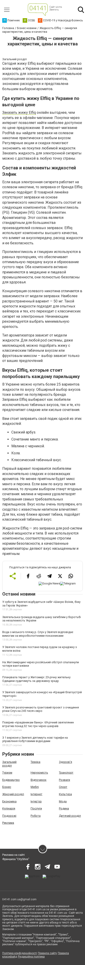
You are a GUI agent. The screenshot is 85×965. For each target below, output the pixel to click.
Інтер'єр (36, 801)
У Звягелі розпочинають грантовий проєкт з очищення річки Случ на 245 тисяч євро (40, 709)
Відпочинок (38, 780)
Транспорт (66, 772)
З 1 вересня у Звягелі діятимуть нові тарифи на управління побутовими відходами (35, 739)
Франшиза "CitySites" (15, 859)
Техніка (35, 762)
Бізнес (6, 787)
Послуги (36, 808)
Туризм (7, 772)
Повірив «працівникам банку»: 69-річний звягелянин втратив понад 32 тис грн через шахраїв (38, 724)
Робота (36, 815)
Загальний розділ (9, 763)
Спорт (63, 787)
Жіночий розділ (13, 794)
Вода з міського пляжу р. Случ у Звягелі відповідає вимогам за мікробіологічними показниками (37, 633)
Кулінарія (8, 808)
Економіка (9, 801)
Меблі (35, 787)
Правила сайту (47, 953)
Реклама (8, 822)
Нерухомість (39, 772)
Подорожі (9, 815)
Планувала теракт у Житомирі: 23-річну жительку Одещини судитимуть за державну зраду (36, 679)
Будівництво (11, 780)
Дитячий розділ (70, 815)
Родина (64, 808)
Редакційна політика (31, 956)
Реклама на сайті (13, 854)
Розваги (64, 780)
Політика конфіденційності (19, 953)
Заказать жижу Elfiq (19, 112)
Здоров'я (65, 762)
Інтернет (36, 794)
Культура (65, 794)
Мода (63, 801)
